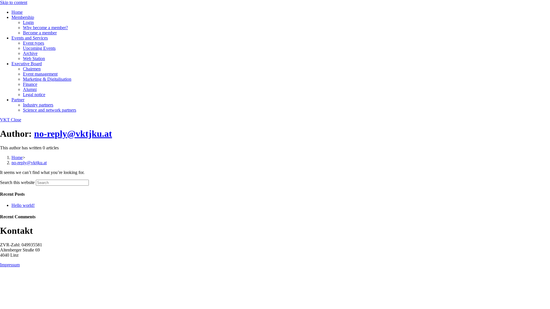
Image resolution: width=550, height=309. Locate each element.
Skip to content (13, 2)
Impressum (10, 264)
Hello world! (23, 205)
